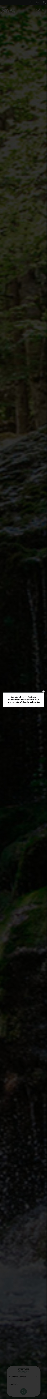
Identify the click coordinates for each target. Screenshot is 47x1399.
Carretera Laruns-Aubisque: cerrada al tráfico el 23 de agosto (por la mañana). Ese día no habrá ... (23, 699)
